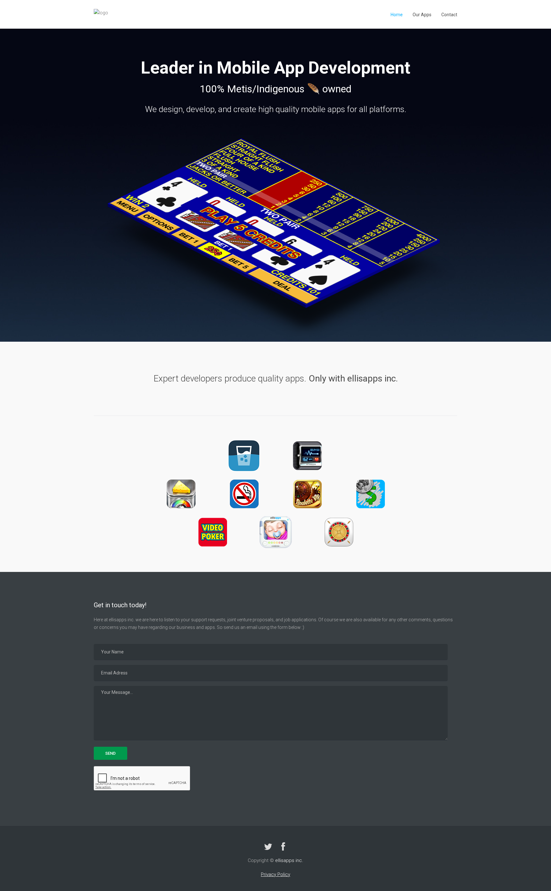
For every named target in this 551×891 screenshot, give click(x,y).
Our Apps (422, 14)
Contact (449, 14)
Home (397, 14)
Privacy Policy (275, 874)
